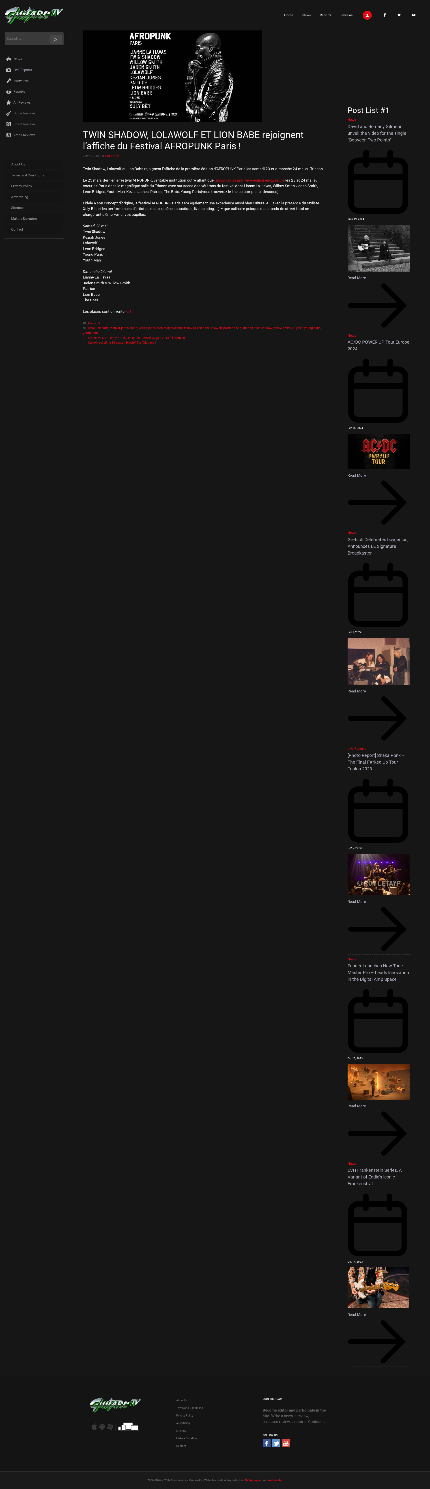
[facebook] (267, 1446)
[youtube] (286, 1446)
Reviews (346, 15)
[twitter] (276, 1446)
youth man (90, 333)
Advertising (19, 197)
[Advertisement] (381, 63)
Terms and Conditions (27, 175)
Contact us (317, 1421)
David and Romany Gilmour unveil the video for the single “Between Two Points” (377, 133)
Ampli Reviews (24, 135)
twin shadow (263, 328)
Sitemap (17, 208)
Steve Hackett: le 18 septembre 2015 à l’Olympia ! (122, 343)
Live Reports (22, 70)
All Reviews (22, 103)
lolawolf (216, 328)
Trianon (248, 328)
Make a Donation (24, 219)
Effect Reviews (24, 124)
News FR (94, 323)
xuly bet (297, 328)
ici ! (128, 311)
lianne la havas (185, 328)
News (306, 15)
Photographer (253, 1480)
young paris (312, 328)
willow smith (282, 328)
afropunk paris (98, 328)
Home (288, 15)
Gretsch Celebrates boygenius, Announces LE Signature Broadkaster (378, 546)
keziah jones (147, 328)
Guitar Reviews (24, 113)
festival (115, 328)
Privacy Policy (21, 186)
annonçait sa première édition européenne (249, 180)
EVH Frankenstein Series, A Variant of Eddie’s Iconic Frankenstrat (375, 1177)
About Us (18, 164)
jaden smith (129, 328)
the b (237, 328)
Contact (17, 229)
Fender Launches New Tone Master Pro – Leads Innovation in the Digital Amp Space (378, 972)
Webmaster (275, 1480)
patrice (228, 328)
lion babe (203, 328)
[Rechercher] (56, 39)
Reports (325, 15)
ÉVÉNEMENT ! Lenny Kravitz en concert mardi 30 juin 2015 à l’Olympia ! (137, 338)
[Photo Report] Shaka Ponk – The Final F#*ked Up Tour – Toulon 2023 (376, 762)
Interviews (21, 81)
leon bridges (165, 328)
